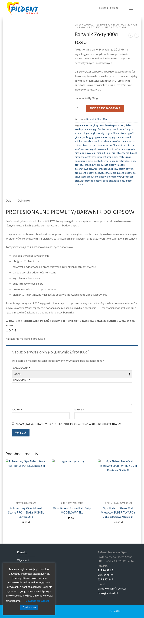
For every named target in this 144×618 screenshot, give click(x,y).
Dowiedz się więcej (37, 600)
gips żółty (119, 157)
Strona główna (84, 25)
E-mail (79, 410)
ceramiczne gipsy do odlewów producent (102, 126)
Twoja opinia (21, 380)
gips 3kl (131, 133)
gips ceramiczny (102, 137)
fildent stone (119, 133)
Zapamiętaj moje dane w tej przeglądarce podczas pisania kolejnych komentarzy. (68, 424)
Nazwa (17, 410)
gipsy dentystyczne (98, 161)
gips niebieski (99, 153)
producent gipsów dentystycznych (93, 173)
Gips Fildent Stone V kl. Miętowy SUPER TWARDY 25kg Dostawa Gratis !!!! (118, 512)
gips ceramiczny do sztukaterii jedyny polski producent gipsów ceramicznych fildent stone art (105, 141)
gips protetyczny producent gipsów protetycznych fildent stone (106, 155)
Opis (8, 200)
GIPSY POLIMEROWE (26, 503)
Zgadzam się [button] (29, 607)
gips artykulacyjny (84, 137)
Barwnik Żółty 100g (89, 27)
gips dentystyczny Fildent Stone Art (112, 145)
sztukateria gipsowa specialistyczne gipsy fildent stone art (103, 183)
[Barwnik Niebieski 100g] (137, 36)
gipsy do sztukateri (120, 161)
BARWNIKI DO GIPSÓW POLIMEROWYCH (117, 25)
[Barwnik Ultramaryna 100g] (131, 36)
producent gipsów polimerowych (104, 177)
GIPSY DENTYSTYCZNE (72, 503)
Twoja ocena (21, 368)
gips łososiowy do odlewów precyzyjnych (112, 149)
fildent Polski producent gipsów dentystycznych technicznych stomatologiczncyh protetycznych (104, 129)
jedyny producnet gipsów (102, 165)
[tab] (8, 201)
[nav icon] (131, 8)
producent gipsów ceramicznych (116, 169)
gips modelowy (83, 153)
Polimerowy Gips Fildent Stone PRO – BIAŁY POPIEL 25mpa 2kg (26, 512)
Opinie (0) (24, 200)
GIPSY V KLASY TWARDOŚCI (118, 503)
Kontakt (22, 553)
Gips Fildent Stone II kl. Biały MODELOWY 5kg (72, 510)
